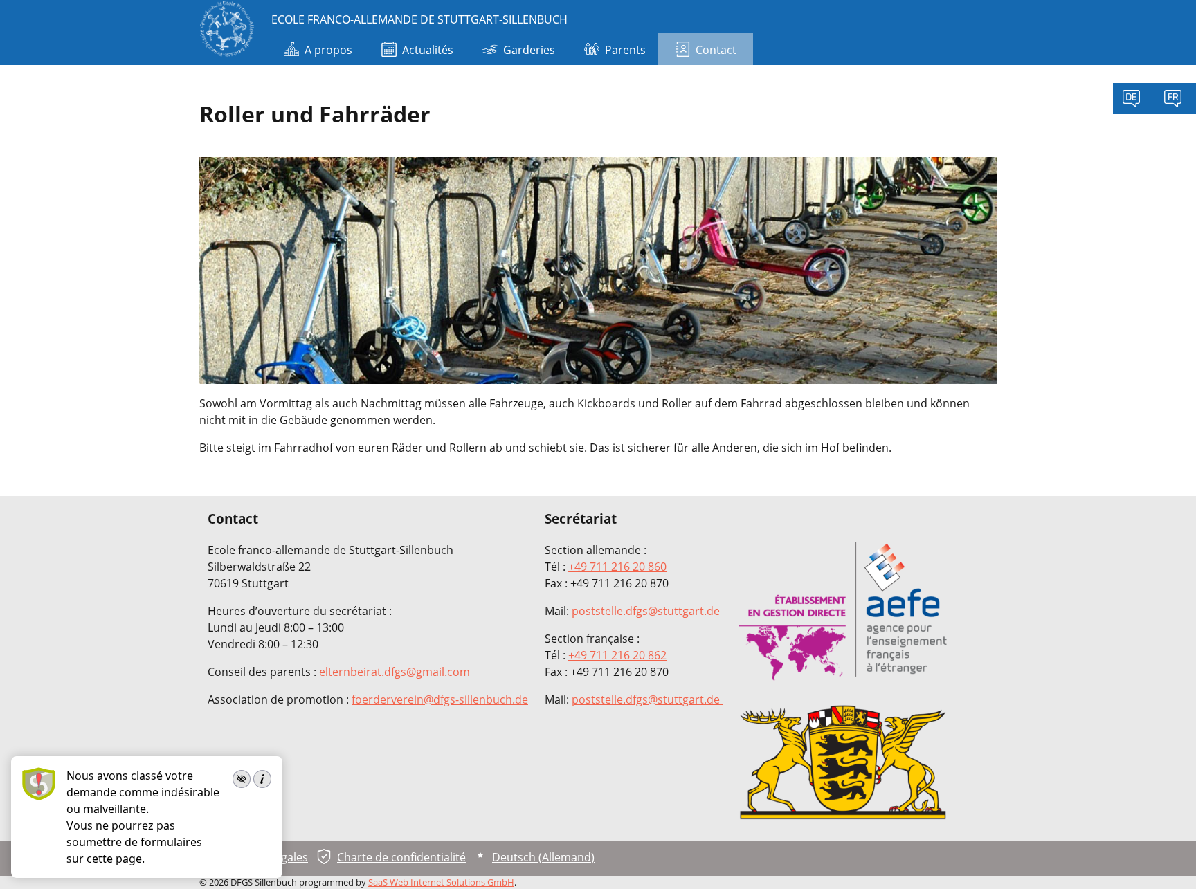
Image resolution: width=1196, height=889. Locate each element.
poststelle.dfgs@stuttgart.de (646, 610)
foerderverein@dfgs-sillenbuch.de (440, 699)
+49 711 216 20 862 (617, 655)
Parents (625, 49)
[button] (1165, 858)
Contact (716, 49)
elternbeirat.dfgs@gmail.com (394, 671)
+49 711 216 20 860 (617, 566)
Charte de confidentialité (401, 857)
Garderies (529, 49)
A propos (328, 49)
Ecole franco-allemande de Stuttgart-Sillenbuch (419, 19)
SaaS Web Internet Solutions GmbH (441, 882)
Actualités (427, 49)
